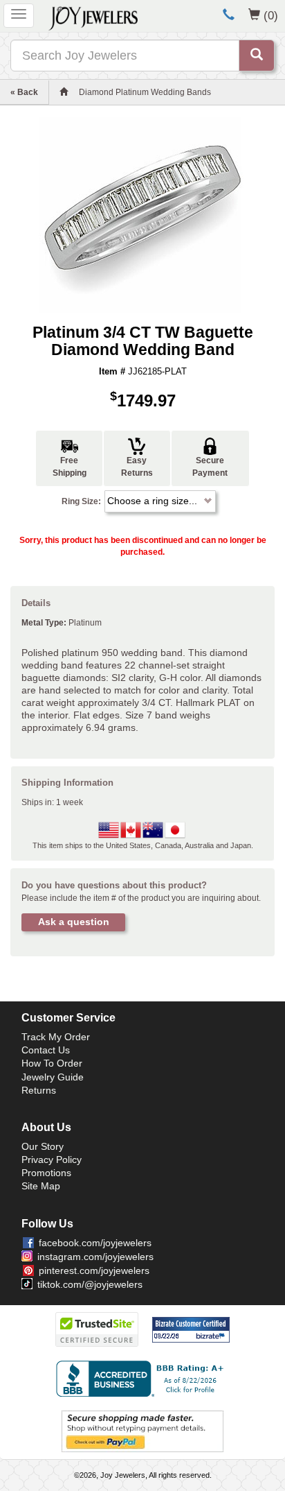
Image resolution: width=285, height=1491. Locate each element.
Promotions (46, 1172)
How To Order (51, 1063)
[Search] (257, 55)
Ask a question (73, 921)
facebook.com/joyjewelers (95, 1242)
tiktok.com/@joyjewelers (89, 1284)
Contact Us (45, 1049)
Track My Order (55, 1036)
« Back (24, 92)
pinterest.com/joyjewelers (94, 1270)
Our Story (42, 1146)
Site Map (40, 1185)
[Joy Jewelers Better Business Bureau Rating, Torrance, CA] (142, 1379)
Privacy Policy (51, 1159)
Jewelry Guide (52, 1077)
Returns (38, 1090)
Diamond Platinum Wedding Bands (145, 92)
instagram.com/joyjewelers (95, 1256)
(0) (271, 15)
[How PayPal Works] (142, 1431)
